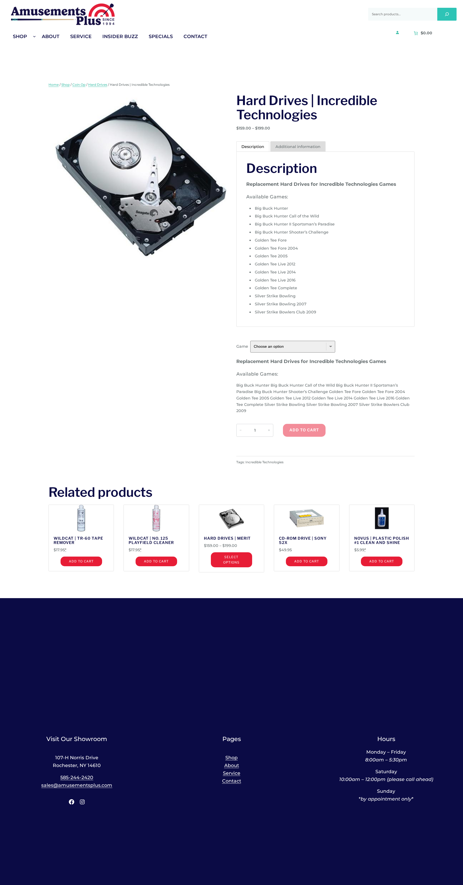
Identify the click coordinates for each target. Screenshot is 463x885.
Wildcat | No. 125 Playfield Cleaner (151, 540)
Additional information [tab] (297, 146)
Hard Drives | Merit (227, 538)
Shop (65, 85)
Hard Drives (97, 85)
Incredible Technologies (264, 462)
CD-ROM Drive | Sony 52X (303, 540)
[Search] (447, 14)
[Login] (397, 32)
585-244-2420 (76, 777)
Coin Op (78, 85)
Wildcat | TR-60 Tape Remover (78, 540)
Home (53, 85)
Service (231, 773)
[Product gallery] (137, 181)
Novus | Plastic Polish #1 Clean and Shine (381, 540)
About (231, 765)
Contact (231, 781)
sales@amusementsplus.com (76, 785)
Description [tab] (252, 146)
